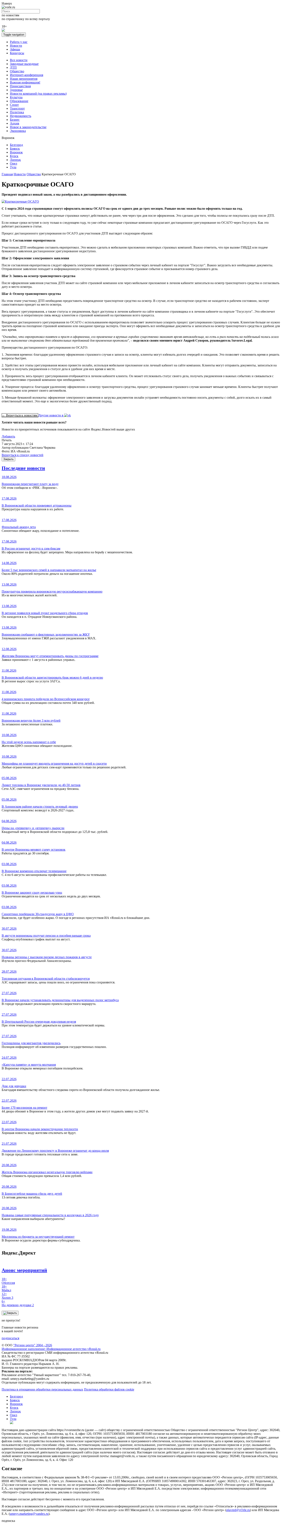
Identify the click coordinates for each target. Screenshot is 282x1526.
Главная (7, 174)
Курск (14, 156)
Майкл (6, 1288)
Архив (14, 123)
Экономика (18, 131)
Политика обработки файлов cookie (109, 1389)
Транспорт (17, 108)
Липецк (15, 159)
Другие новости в (51, 415)
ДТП (13, 67)
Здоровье (16, 90)
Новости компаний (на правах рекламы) (38, 93)
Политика (17, 112)
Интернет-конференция (26, 75)
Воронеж (16, 152)
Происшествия (20, 86)
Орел (13, 163)
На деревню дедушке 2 (18, 1303)
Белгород (16, 145)
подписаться (10, 1338)
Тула (13, 167)
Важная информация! (25, 82)
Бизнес (15, 119)
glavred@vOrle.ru (238, 1510)
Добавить (8, 436)
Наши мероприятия (23, 78)
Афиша (15, 49)
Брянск (15, 148)
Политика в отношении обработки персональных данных (42, 1389)
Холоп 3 (7, 1295)
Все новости (18, 60)
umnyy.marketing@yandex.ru (29, 1513)
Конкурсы (17, 53)
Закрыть (8, 459)
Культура (16, 97)
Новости (16, 45)
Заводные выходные (24, 64)
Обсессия (8, 1280)
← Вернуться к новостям (20, 415)
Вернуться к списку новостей (22, 455)
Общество (17, 71)
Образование (19, 101)
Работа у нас (18, 42)
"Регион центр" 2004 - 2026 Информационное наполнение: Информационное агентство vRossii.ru (51, 1347)
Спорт (14, 104)
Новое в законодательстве (28, 127)
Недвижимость (20, 116)
